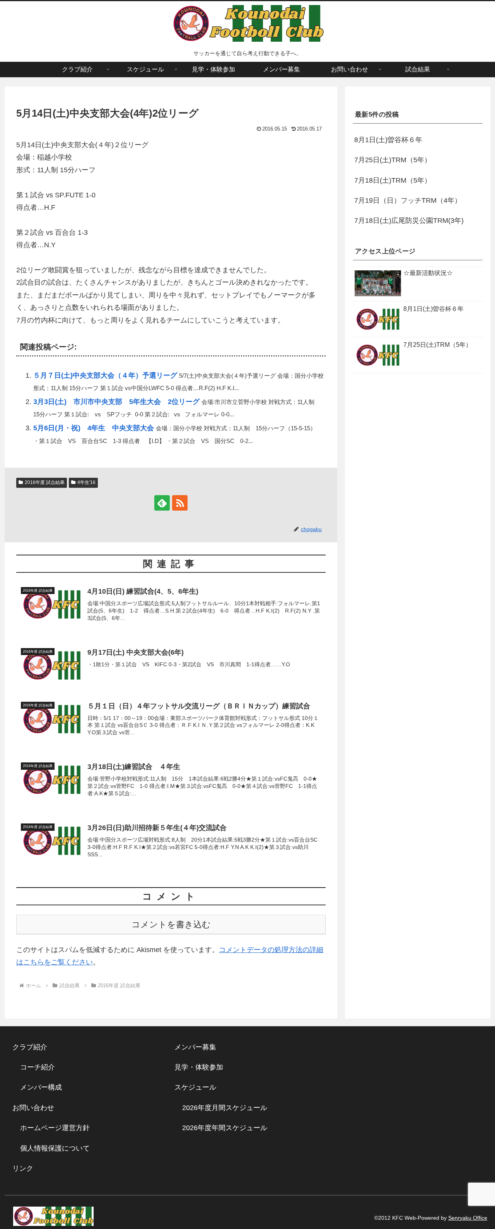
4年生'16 (86, 482)
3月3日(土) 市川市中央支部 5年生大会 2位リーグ (116, 402)
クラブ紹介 (33, 1047)
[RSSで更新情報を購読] (180, 503)
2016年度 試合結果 (45, 482)
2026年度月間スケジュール (224, 1108)
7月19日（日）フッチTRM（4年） (407, 200)
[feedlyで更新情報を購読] (162, 503)
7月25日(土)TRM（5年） (392, 160)
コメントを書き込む (171, 924)
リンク (22, 1168)
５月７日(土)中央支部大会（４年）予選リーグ (105, 375)
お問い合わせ (33, 1108)
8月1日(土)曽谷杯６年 (388, 140)
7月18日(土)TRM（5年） (392, 180)
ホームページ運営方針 (55, 1128)
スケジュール (195, 1087)
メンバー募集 (195, 1047)
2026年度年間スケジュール (224, 1128)
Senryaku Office (467, 1218)
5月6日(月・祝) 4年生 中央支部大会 (93, 428)
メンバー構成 (41, 1087)
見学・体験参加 (198, 1067)
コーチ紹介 (37, 1067)
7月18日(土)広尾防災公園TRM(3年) (409, 221)
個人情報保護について (55, 1148)
